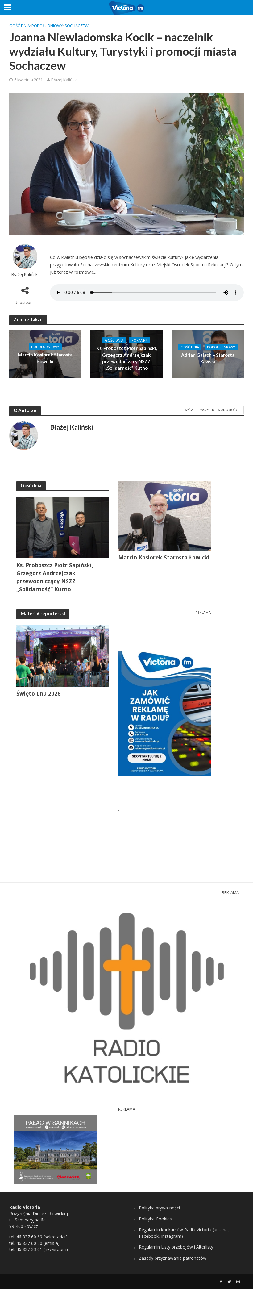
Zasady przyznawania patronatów (172, 1258)
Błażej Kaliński (64, 79)
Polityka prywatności (159, 1208)
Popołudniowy (47, 25)
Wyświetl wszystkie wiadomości (212, 410)
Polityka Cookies (155, 1219)
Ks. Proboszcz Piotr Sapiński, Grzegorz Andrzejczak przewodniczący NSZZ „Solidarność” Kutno (126, 358)
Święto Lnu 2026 (38, 693)
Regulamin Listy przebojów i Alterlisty (176, 1247)
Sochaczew (76, 25)
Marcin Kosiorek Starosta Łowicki (45, 358)
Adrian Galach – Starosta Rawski (207, 358)
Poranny (139, 340)
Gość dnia (19, 25)
